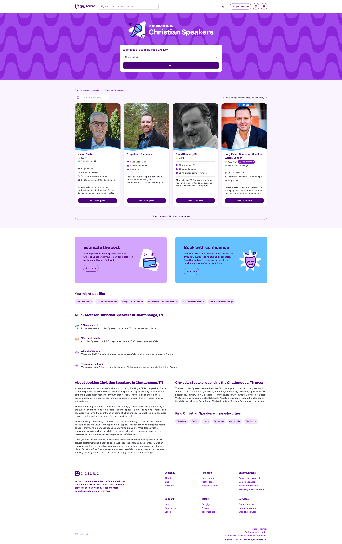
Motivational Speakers (193, 302)
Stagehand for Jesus (139, 154)
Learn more (191, 271)
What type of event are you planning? (145, 50)
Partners (169, 485)
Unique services (247, 508)
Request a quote (210, 485)
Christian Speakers (114, 90)
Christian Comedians (107, 302)
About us (169, 478)
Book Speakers (82, 90)
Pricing (205, 508)
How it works (208, 478)
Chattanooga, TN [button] (162, 26)
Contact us (170, 508)
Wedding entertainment (251, 489)
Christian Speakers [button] (181, 32)
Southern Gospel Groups (221, 302)
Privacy (263, 529)
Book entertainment (249, 478)
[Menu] (264, 6)
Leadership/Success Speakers (162, 302)
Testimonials (208, 511)
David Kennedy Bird (187, 154)
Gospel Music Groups (132, 302)
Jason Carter (86, 154)
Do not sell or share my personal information (246, 535)
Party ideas (208, 482)
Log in (223, 6)
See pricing (91, 268)
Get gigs (206, 504)
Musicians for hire (248, 485)
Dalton (195, 421)
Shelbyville (251, 421)
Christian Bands (84, 302)
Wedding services (248, 511)
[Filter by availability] (95, 97)
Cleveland (181, 421)
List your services (240, 6)
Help (167, 504)
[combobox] (130, 6)
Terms (254, 529)
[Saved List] (256, 6)
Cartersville (234, 421)
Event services (246, 504)
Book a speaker (247, 482)
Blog (167, 482)
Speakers (96, 90)
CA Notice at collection (256, 532)
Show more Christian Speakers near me (171, 216)
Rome (206, 421)
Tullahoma (219, 421)
